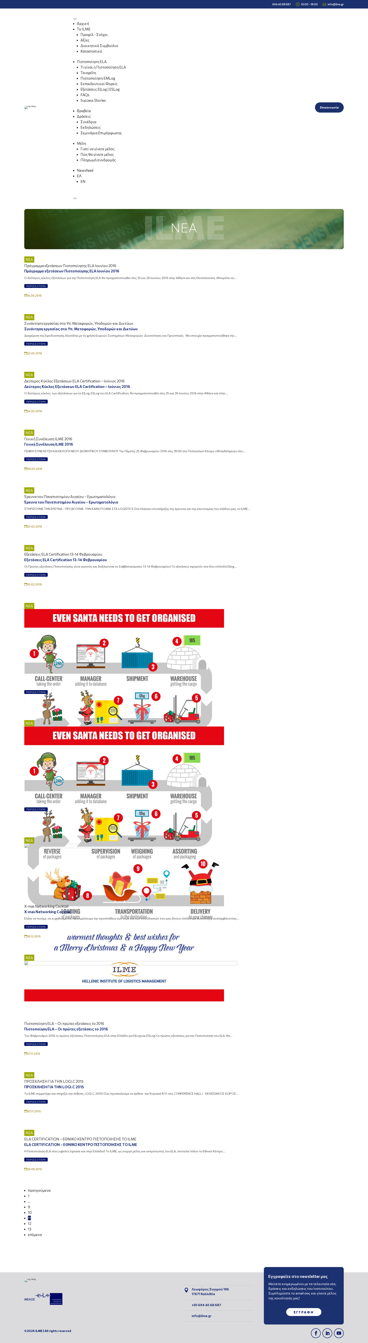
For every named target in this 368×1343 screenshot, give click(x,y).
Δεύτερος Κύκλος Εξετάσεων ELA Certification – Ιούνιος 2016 (74, 381)
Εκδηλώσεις (90, 127)
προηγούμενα (39, 1190)
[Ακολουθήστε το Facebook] (316, 1333)
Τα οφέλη (88, 72)
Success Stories (93, 100)
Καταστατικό (91, 51)
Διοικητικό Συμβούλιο (99, 45)
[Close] (75, 198)
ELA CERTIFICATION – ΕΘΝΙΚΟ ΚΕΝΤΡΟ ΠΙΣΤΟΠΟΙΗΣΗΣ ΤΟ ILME (80, 1139)
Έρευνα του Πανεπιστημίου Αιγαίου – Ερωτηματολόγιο (69, 496)
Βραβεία (84, 111)
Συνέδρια (88, 122)
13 (29, 1229)
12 (29, 1223)
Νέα (29, 259)
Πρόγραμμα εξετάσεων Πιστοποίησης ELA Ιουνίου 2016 (70, 265)
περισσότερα (36, 286)
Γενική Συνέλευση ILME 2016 (48, 439)
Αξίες (84, 40)
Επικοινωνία (329, 107)
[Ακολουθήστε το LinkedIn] (327, 1333)
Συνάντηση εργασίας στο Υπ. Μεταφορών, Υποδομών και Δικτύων (78, 323)
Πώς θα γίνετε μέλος (97, 154)
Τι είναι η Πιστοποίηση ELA (103, 67)
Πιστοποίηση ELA (92, 61)
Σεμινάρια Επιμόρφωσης (101, 133)
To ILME (84, 29)
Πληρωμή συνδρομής (98, 160)
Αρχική (83, 23)
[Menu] (75, 19)
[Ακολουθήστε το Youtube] (339, 1333)
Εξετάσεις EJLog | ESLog (100, 89)
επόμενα (35, 1234)
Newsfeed (85, 170)
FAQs (84, 95)
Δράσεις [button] (84, 116)
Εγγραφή (304, 1312)
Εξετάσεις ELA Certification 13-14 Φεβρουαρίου (63, 554)
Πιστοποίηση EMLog (97, 78)
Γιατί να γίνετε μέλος (97, 149)
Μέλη (81, 143)
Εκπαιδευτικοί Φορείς (99, 84)
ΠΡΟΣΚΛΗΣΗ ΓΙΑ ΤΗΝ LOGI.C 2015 (53, 1081)
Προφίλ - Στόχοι (94, 34)
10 (30, 1212)
